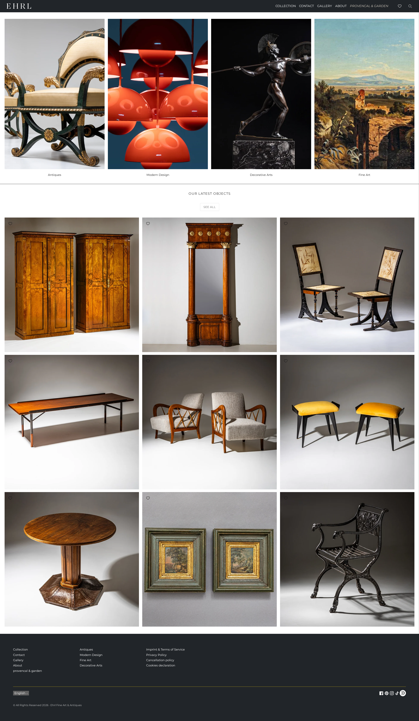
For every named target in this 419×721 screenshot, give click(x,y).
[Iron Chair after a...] (347, 559)
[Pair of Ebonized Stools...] (347, 422)
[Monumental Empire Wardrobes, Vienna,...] (72, 284)
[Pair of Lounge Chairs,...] (209, 422)
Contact (306, 6)
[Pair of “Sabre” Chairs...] (347, 284)
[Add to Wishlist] (10, 223)
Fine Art (85, 660)
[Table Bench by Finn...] (72, 422)
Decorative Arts (91, 665)
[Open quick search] (410, 6)
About (341, 6)
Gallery (324, 6)
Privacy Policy (156, 655)
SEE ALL (209, 207)
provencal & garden (369, 6)
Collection (285, 6)
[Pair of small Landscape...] (209, 559)
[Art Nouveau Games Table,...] (72, 559)
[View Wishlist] (400, 6)
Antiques (86, 649)
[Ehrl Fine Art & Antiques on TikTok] (397, 695)
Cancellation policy (160, 660)
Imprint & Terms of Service (165, 649)
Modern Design (91, 655)
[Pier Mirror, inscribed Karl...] (209, 284)
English (19, 693)
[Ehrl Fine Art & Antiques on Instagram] (392, 695)
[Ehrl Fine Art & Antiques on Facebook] (381, 695)
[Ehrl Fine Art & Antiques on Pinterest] (387, 695)
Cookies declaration (160, 665)
